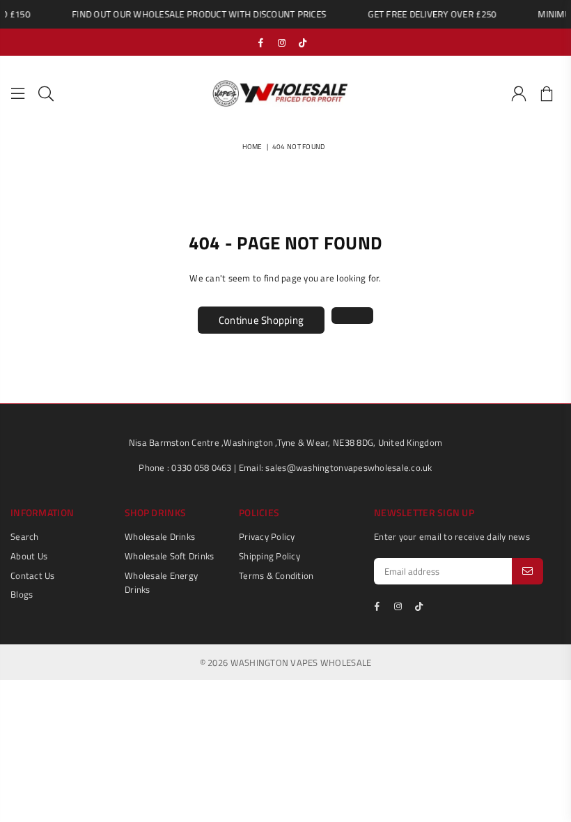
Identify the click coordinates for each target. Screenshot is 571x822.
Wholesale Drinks (160, 536)
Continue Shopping (261, 320)
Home (252, 146)
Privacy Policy (267, 536)
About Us (28, 556)
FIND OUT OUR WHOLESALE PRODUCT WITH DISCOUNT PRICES (195, 14)
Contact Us (32, 575)
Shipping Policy (269, 556)
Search (24, 536)
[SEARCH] (46, 94)
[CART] (547, 94)
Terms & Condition (276, 575)
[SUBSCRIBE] (527, 571)
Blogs (21, 594)
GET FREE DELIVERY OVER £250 (428, 14)
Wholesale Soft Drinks (169, 556)
